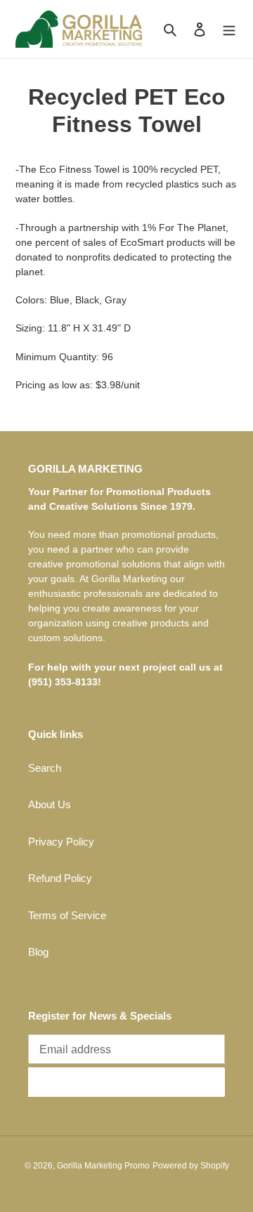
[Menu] (229, 29)
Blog (38, 952)
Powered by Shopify (191, 1166)
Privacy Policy (61, 842)
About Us (49, 804)
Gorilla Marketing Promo (103, 1166)
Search (44, 768)
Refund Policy (60, 878)
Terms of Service (67, 915)
